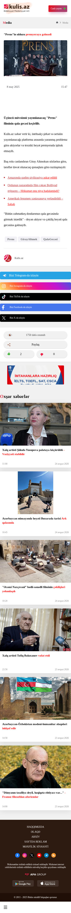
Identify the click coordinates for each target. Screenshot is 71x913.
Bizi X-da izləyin (17, 317)
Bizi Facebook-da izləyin (21, 307)
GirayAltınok (29, 239)
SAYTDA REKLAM (35, 841)
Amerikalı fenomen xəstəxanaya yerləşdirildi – (35, 201)
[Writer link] (49, 907)
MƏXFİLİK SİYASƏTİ (35, 846)
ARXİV (35, 836)
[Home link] (35, 907)
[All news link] (65, 907)
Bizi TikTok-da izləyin (20, 296)
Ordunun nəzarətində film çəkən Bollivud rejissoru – (33, 188)
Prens (10, 239)
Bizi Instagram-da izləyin (21, 286)
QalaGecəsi (50, 239)
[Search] (20, 907)
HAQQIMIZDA (35, 826)
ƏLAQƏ (35, 831)
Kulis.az (19, 258)
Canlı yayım (56, 8)
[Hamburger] (5, 907)
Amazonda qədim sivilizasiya (32, 177)
